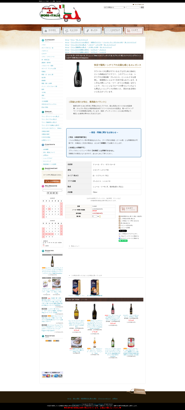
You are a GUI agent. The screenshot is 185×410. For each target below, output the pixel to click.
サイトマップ (47, 161)
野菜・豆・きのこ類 (47, 74)
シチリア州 (98, 45)
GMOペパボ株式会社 (98, 404)
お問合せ (113, 31)
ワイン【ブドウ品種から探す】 (51, 125)
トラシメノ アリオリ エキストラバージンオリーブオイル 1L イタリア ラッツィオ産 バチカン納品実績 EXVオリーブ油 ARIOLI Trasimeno (113, 352)
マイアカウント (138, 4)
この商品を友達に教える (128, 218)
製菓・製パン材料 (47, 83)
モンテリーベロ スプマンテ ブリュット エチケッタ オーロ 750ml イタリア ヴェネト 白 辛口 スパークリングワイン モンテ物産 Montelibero (52, 270)
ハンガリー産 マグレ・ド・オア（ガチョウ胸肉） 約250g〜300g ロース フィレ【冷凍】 (52, 310)
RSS (49, 341)
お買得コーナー (46, 140)
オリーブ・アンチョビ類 (49, 68)
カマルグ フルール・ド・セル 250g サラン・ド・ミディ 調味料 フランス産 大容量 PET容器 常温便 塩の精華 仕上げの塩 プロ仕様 (131, 352)
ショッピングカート (134, 31)
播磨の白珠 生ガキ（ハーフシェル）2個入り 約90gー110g (56, 291)
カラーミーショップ (77, 404)
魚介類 (44, 77)
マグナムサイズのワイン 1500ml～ (52, 128)
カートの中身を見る (52, 181)
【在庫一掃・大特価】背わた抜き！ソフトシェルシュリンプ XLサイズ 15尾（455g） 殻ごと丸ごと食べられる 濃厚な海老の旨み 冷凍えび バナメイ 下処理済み (52, 301)
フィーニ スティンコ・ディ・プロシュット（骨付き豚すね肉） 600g (94, 295)
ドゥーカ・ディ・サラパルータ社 (113, 42)
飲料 (43, 89)
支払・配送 (76, 398)
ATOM (56, 341)
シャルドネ (102, 52)
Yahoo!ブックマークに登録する (130, 236)
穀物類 (44, 80)
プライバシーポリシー (104, 398)
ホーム (51, 31)
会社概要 (45, 149)
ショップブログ (92, 31)
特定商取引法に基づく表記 (88, 398)
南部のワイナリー (96, 42)
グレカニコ (102, 49)
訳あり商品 (45, 107)
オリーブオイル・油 (47, 48)
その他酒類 (45, 101)
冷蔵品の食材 (45, 134)
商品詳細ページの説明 (49, 164)
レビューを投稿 (125, 227)
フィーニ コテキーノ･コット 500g (76, 295)
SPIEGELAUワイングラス (49, 104)
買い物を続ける (125, 223)
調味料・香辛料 (46, 62)
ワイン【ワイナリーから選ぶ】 (51, 116)
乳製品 (44, 71)
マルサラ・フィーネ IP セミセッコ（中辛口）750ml (131, 316)
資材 (43, 95)
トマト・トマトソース (48, 56)
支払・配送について (72, 31)
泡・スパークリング (82, 40)
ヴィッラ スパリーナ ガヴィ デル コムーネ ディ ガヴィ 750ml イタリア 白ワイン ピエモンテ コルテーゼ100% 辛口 (76, 324)
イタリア (91, 45)
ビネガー (44, 53)
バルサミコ (45, 51)
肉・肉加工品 (45, 59)
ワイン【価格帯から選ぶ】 (49, 122)
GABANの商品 (46, 137)
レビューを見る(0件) (127, 225)
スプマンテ (94, 49)
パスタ (44, 45)
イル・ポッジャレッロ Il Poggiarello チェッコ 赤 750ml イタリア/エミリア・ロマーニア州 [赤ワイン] (113, 318)
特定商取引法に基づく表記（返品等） (132, 216)
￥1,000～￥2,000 (93, 47)
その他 (44, 92)
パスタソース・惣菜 (47, 65)
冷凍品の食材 (45, 131)
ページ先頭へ (140, 391)
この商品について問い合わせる (130, 221)
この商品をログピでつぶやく (129, 234)
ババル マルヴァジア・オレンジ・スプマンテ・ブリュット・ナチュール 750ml (94, 351)
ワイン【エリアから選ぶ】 (49, 119)
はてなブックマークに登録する (130, 238)
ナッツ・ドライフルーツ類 (49, 86)
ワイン (44, 98)
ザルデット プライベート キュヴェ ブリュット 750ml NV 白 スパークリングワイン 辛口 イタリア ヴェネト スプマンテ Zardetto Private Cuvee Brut (94, 324)
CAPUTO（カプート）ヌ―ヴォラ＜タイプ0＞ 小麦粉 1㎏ (46, 291)
